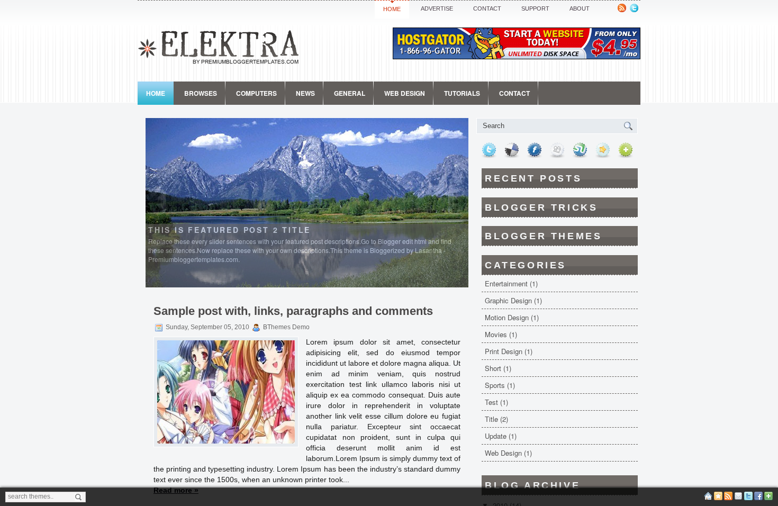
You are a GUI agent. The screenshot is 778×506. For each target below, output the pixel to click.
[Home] (708, 498)
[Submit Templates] (768, 498)
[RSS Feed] (728, 498)
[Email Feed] (738, 498)
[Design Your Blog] (718, 498)
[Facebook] (758, 498)
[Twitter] (748, 498)
